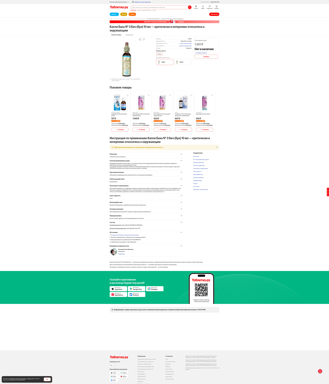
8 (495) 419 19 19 (214, 2)
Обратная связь (141, 379)
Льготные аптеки (170, 379)
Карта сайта (141, 371)
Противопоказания (198, 162)
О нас (167, 359)
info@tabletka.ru (142, 374)
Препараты (140, 381)
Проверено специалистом (200, 189)
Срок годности (197, 171)
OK (47, 379)
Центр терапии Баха (185, 43)
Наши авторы (169, 376)
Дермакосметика (146, 10)
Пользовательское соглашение (145, 361)
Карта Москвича (170, 371)
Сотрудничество (170, 374)
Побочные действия (199, 165)
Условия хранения (198, 177)
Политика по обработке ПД (144, 364)
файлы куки (31, 378)
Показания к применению (200, 168)
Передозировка (197, 180)
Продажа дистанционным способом (147, 359)
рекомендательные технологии (18, 378)
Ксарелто (139, 10)
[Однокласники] (114, 365)
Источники (196, 186)
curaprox (154, 10)
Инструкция (129, 35)
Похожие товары (116, 35)
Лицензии (168, 364)
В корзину (121, 129)
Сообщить (206, 56)
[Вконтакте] (111, 365)
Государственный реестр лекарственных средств (125, 235)
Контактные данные (170, 361)
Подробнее (121, 254)
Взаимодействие (198, 174)
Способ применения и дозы (201, 159)
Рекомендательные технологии (145, 369)
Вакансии (168, 366)
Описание (196, 156)
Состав (195, 183)
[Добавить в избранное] (127, 95)
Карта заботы (169, 369)
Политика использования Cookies (146, 366)
